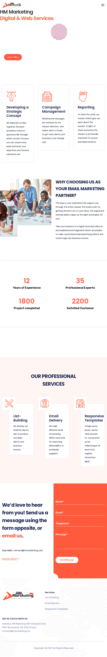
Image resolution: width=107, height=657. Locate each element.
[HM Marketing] (9, 5)
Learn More (13, 57)
